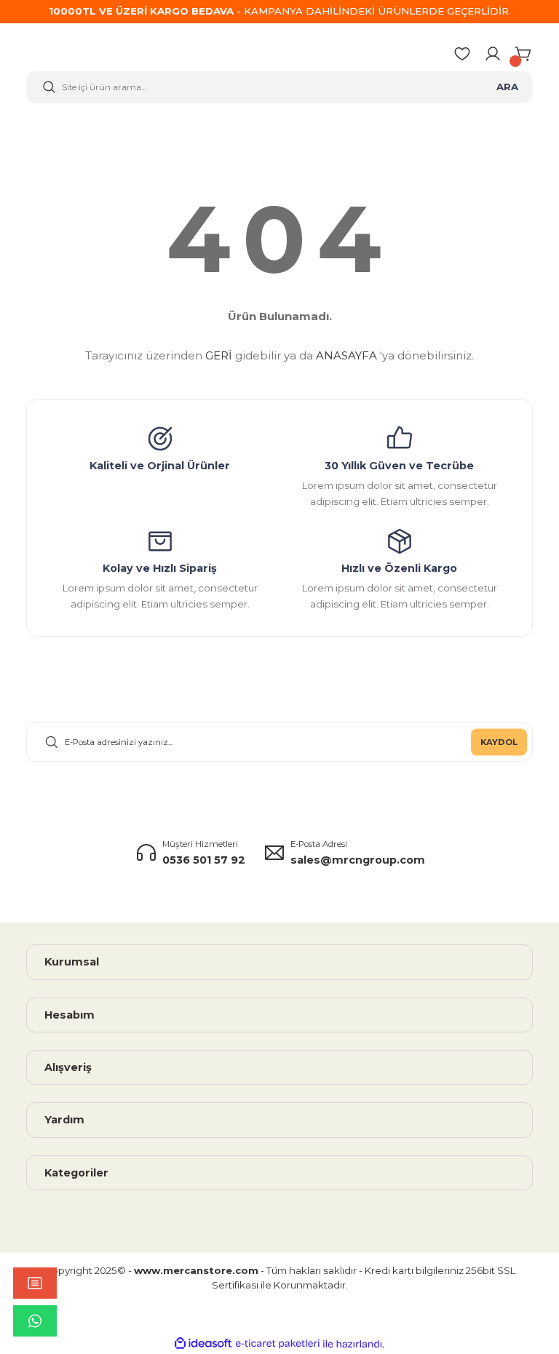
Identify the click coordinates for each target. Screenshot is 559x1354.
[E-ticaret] (277, 1344)
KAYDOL (499, 742)
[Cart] (524, 54)
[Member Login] (492, 54)
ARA (507, 86)
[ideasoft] (203, 1343)
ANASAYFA (346, 355)
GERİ (218, 355)
